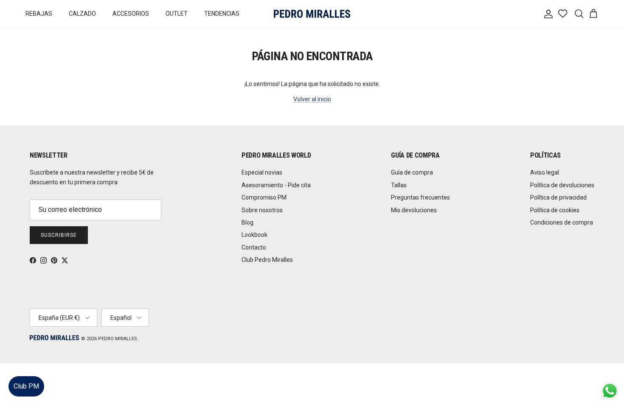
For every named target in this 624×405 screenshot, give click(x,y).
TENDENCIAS (221, 13)
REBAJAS (38, 13)
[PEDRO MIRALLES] (312, 14)
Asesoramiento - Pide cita (276, 185)
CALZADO (82, 13)
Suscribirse (59, 235)
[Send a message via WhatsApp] (610, 391)
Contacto (254, 247)
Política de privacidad (558, 197)
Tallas (399, 185)
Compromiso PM (264, 197)
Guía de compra (412, 172)
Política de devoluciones (562, 185)
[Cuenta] (547, 14)
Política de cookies (554, 210)
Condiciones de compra (561, 222)
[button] (609, 373)
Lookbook (254, 234)
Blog (247, 222)
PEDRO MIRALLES (117, 338)
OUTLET (177, 13)
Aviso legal (544, 172)
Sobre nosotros (262, 210)
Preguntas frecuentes (420, 197)
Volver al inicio (312, 99)
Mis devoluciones (414, 210)
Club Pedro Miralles (267, 259)
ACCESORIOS (130, 13)
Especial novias (262, 172)
